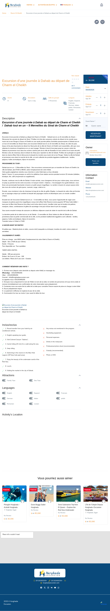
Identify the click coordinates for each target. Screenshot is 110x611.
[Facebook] (41, 587)
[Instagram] (48, 587)
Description (8, 118)
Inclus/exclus (9, 324)
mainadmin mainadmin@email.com (98, 151)
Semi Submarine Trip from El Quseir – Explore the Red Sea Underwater (68, 507)
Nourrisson (90, 112)
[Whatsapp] (58, 587)
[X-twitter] (44, 587)
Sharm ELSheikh (16, 13)
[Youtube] (55, 587)
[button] (101, 5)
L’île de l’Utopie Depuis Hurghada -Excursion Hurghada (94, 507)
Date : (88, 87)
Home (4, 13)
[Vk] (51, 587)
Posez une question (95, 162)
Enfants (88, 104)
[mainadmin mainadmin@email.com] (22, 501)
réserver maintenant (95, 135)
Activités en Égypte (46, 5)
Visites (29, 5)
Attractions (8, 375)
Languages (8, 387)
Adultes (88, 96)
